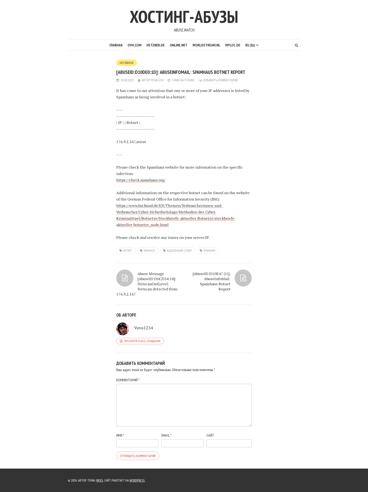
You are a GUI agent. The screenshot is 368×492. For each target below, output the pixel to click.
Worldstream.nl (206, 45)
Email (166, 435)
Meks (99, 480)
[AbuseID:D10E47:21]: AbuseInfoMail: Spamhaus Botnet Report (211, 281)
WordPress (137, 480)
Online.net (178, 45)
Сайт (210, 435)
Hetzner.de (156, 45)
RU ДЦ (250, 45)
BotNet (127, 250)
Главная (115, 45)
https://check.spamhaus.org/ (140, 179)
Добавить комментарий (220, 80)
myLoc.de (232, 45)
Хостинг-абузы (184, 16)
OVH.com (134, 45)
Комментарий (127, 379)
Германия (209, 250)
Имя (120, 435)
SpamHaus (149, 250)
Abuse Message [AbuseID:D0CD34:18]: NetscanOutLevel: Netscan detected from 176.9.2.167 (146, 284)
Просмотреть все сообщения (142, 341)
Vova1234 (157, 80)
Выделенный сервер (179, 250)
